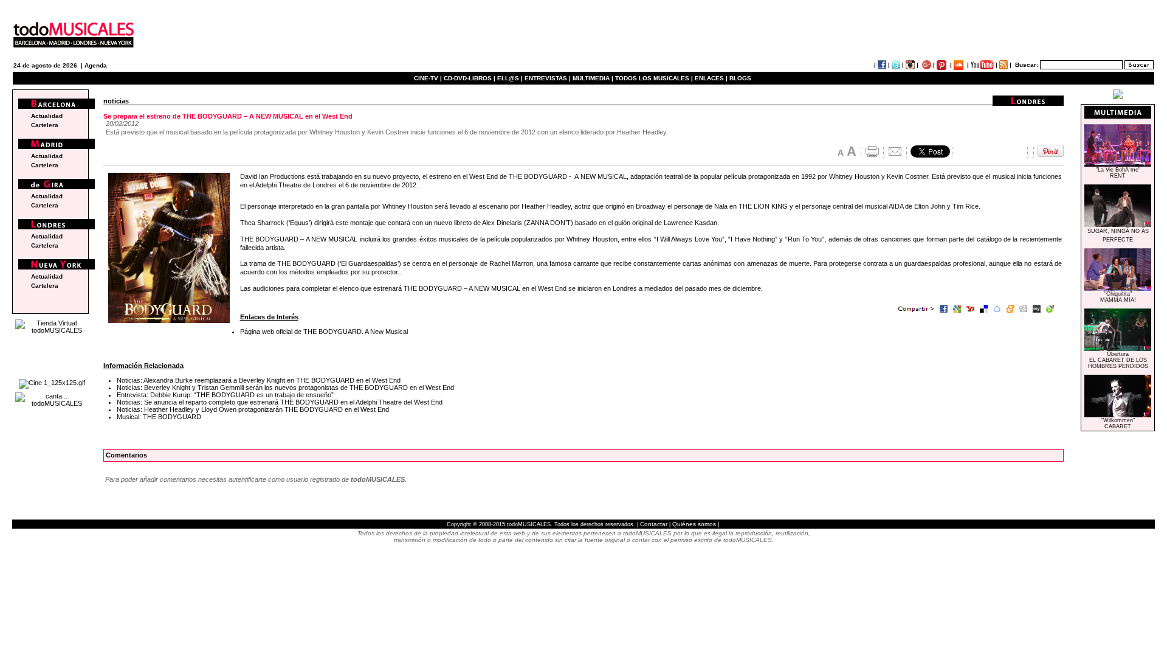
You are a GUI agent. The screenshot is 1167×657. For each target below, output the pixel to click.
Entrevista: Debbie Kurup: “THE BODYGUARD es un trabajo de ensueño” (225, 394)
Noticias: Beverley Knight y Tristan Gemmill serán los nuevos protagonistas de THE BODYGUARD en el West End (285, 387)
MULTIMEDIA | (593, 78)
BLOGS (740, 78)
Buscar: (1026, 64)
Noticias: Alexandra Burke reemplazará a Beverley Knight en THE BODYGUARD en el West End (259, 380)
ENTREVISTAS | (548, 78)
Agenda (95, 65)
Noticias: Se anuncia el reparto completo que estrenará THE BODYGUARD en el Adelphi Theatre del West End (279, 402)
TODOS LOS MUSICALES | (654, 78)
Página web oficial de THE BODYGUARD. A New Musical (324, 331)
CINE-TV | (429, 78)
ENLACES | (711, 78)
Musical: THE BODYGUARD (159, 416)
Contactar (653, 524)
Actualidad (47, 116)
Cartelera (44, 125)
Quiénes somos (694, 524)
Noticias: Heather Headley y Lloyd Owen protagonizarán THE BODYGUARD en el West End (253, 409)
